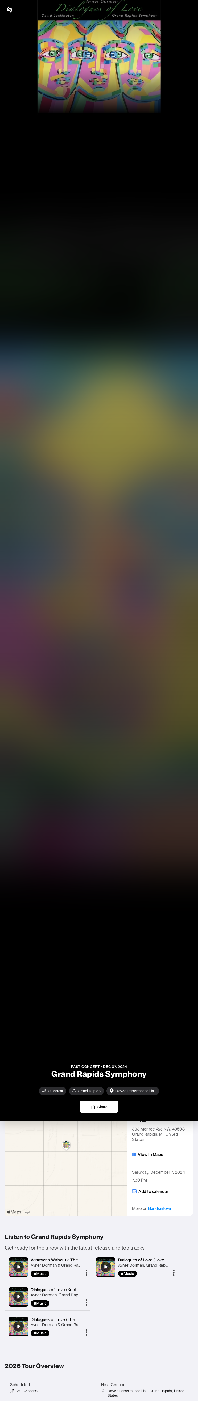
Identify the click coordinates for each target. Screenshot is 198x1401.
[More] (86, 1273)
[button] (188, 9)
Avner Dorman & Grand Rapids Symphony (69, 1265)
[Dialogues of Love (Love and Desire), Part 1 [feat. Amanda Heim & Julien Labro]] (106, 1267)
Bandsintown (160, 1208)
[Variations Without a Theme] (18, 1267)
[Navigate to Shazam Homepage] (20, 9)
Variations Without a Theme (57, 1260)
